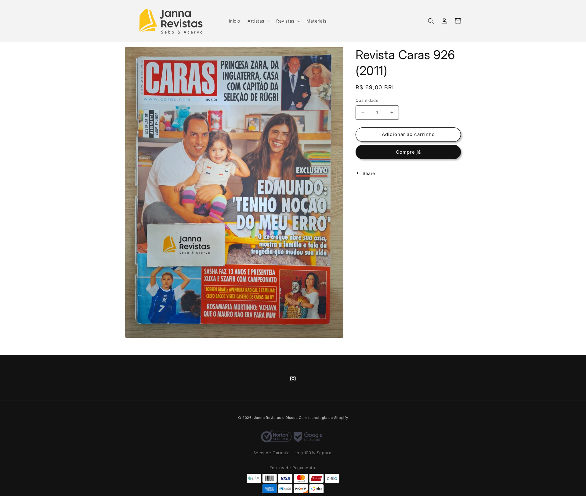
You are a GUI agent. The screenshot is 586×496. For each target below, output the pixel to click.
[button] (258, 21)
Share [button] (369, 173)
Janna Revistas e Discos (276, 418)
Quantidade (367, 100)
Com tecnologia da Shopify (323, 418)
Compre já (408, 152)
